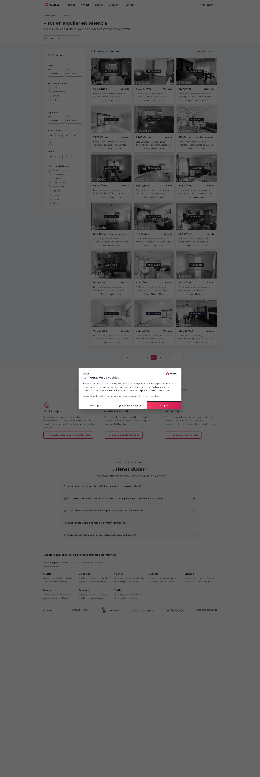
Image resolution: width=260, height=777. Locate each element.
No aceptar (96, 405)
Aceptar (164, 405)
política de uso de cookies (155, 390)
